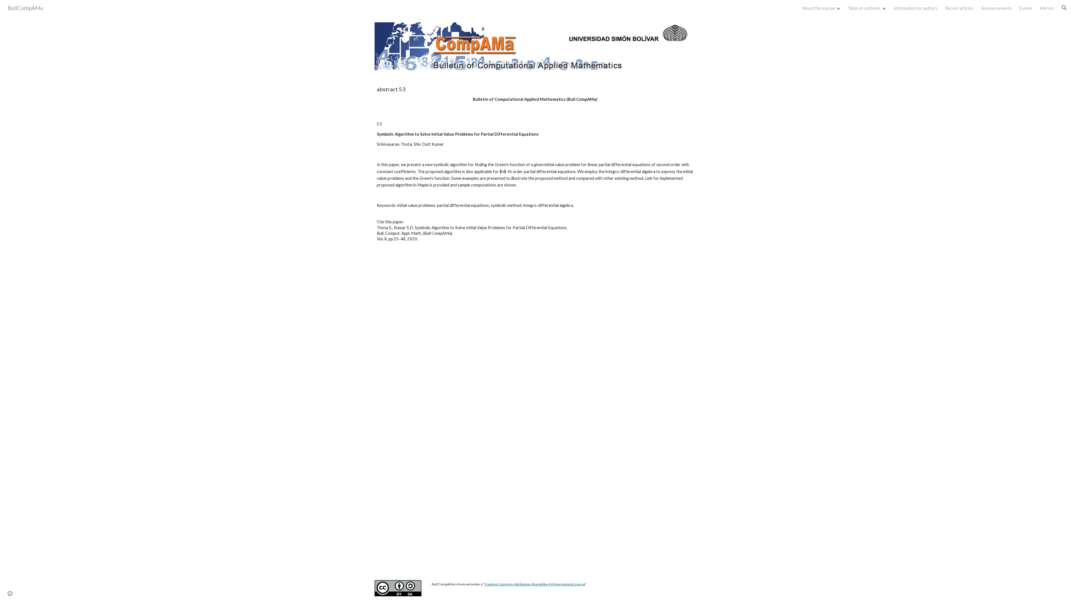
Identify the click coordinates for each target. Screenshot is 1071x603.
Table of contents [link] (864, 8)
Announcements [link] (996, 8)
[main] (535, 94)
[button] (1064, 8)
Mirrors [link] (1047, 8)
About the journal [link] (818, 8)
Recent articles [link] (959, 8)
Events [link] (1026, 8)
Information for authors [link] (916, 8)
